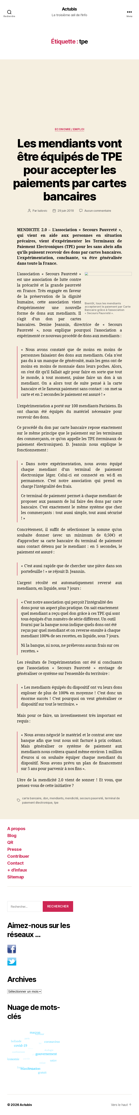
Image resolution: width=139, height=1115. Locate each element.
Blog (11, 835)
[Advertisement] (69, 86)
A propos (16, 828)
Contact (15, 863)
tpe (56, 802)
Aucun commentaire (97, 210)
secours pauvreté (91, 798)
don (45, 798)
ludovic (42, 210)
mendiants (57, 798)
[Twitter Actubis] (40, 961)
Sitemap (15, 877)
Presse (14, 849)
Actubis (69, 9)
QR (10, 842)
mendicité (71, 798)
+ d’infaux (17, 870)
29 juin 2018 (66, 210)
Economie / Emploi (69, 129)
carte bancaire (31, 798)
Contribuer (18, 856)
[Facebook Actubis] (40, 949)
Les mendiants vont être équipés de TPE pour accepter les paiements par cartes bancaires (69, 169)
